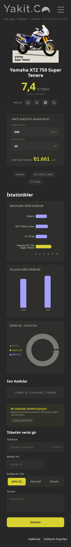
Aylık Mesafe (18, 125)
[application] (35, 234)
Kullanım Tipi (15, 474)
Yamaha (35, 19)
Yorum (11, 491)
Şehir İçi (17, 481)
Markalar (23, 19)
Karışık (54, 481)
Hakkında (34, 539)
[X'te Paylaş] (36, 102)
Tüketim (12, 439)
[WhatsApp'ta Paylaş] (28, 102)
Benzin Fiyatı (18, 139)
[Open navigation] (60, 9)
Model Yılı (13, 456)
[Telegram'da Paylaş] (45, 102)
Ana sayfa (9, 19)
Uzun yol (35, 481)
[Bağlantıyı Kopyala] (54, 102)
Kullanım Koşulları (55, 539)
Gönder (35, 522)
